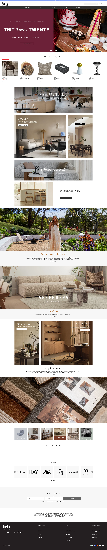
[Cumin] (4, 81)
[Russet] (41, 81)
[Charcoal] (55, 81)
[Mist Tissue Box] (62, 67)
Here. (64, 502)
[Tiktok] (18, 532)
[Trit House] (5, 4)
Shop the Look (53, 261)
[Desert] (93, 81)
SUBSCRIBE (72, 498)
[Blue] (72, 81)
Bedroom (39, 531)
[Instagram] (12, 532)
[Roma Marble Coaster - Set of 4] (27, 67)
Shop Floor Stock (69, 537)
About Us (67, 528)
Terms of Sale (94, 534)
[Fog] (39, 81)
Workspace (40, 533)
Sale (50, 3)
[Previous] (15, 472)
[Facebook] (7, 532)
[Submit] (96, 3)
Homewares (40, 537)
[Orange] (74, 81)
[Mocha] (2, 81)
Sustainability (68, 540)
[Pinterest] (15, 532)
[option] (53, 0)
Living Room (40, 528)
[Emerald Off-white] (56, 81)
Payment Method (95, 531)
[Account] (101, 4)
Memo (64, 3)
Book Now (53, 374)
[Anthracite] (89, 81)
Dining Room (40, 530)
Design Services (69, 533)
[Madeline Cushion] (45, 67)
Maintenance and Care (96, 530)
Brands (54, 3)
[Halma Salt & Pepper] (79, 67)
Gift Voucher (68, 534)
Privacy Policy (94, 538)
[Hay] (37, 81)
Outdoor (39, 534)
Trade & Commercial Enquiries (71, 531)
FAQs (93, 533)
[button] (50, 50)
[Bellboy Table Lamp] (97, 67)
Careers (67, 538)
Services (59, 3)
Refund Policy (94, 537)
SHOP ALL (53, 480)
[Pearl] (58, 81)
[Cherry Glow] (91, 81)
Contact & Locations (69, 530)
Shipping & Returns (95, 528)
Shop (46, 3)
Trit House (8, 545)
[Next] (92, 472)
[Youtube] (9, 532)
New (42, 3)
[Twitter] (4, 532)
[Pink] (75, 81)
